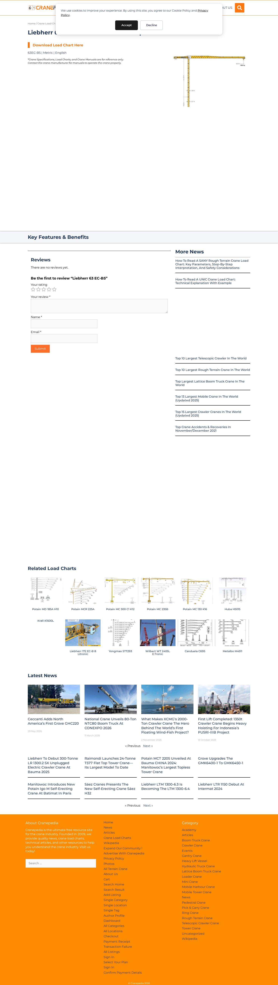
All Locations (113, 931)
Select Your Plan (116, 962)
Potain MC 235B (157, 609)
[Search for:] (61, 863)
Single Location (115, 905)
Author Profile (114, 915)
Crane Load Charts (48, 23)
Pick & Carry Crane (195, 907)
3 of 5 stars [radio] (43, 289)
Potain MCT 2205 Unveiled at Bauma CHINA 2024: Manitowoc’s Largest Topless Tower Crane (166, 765)
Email (36, 332)
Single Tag (111, 910)
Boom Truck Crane (196, 840)
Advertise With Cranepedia (124, 853)
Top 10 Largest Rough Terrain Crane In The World (212, 370)
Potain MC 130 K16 (195, 609)
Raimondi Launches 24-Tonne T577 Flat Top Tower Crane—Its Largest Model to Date (110, 762)
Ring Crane (190, 913)
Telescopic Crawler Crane (200, 923)
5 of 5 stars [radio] (54, 289)
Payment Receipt (117, 941)
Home (32, 23)
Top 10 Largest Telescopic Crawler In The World (211, 358)
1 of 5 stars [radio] (33, 289)
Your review (40, 297)
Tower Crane (191, 928)
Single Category (116, 900)
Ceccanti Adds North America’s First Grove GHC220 (53, 721)
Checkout (111, 936)
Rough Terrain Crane (197, 918)
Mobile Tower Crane (196, 892)
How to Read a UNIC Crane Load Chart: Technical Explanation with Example (205, 281)
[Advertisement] (207, 138)
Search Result (114, 890)
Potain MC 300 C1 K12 (120, 609)
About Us (224, 7)
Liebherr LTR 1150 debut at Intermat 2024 (221, 786)
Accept (126, 25)
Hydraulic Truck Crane (198, 866)
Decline (151, 25)
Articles (109, 832)
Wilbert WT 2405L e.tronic (157, 652)
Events (187, 851)
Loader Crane (192, 876)
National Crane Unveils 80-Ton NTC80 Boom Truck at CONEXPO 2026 (110, 723)
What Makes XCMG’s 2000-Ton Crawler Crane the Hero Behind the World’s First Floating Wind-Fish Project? (165, 725)
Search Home (114, 884)
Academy (189, 830)
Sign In (109, 957)
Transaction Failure (118, 946)
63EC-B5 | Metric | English (47, 53)
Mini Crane (190, 882)
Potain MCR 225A (82, 609)
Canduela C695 (195, 651)
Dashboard (112, 921)
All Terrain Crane (115, 869)
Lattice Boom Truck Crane (201, 871)
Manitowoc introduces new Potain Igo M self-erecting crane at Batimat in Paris (51, 788)
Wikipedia (111, 843)
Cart (107, 879)
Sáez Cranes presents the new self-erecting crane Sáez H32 (110, 788)
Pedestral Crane (194, 902)
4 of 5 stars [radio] (49, 289)
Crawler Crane (192, 845)
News (108, 827)
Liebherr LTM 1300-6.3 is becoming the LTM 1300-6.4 (165, 786)
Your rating (39, 285)
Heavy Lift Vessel (194, 861)
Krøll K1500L (45, 620)
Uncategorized (193, 933)
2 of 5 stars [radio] (38, 289)
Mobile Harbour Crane (198, 887)
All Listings (112, 952)
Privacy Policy (114, 858)
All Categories (114, 926)
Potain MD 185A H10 (45, 609)
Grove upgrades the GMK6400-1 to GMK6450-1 (220, 760)
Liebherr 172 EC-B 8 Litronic (83, 652)
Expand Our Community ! (123, 848)
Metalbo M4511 (232, 651)
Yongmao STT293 (120, 651)
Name (36, 317)
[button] (239, 7)
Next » (148, 746)
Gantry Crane (192, 856)
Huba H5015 (232, 609)
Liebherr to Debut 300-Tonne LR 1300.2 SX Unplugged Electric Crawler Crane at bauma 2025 (53, 765)
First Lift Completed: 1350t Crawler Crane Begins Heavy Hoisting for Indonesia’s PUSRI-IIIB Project (222, 725)
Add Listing (112, 895)
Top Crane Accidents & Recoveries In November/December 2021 (203, 428)
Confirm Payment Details (123, 972)
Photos (109, 864)
